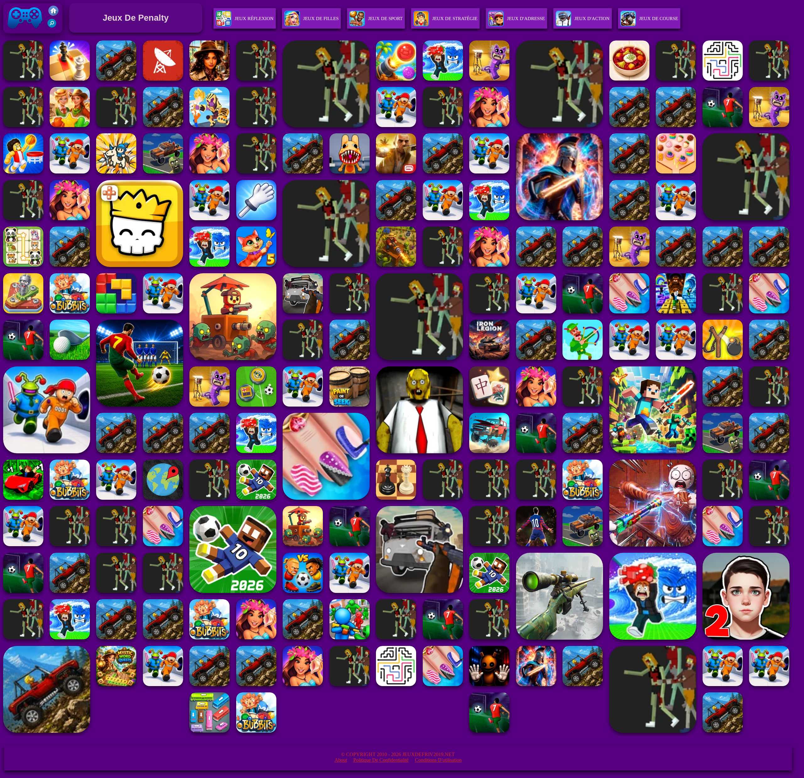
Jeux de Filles (321, 18)
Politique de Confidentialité (381, 760)
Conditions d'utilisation (438, 760)
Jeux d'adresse (526, 18)
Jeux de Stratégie (454, 18)
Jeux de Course (658, 18)
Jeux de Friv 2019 (24, 34)
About (340, 760)
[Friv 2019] (53, 14)
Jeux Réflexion (254, 18)
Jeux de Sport (385, 18)
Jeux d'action (592, 18)
